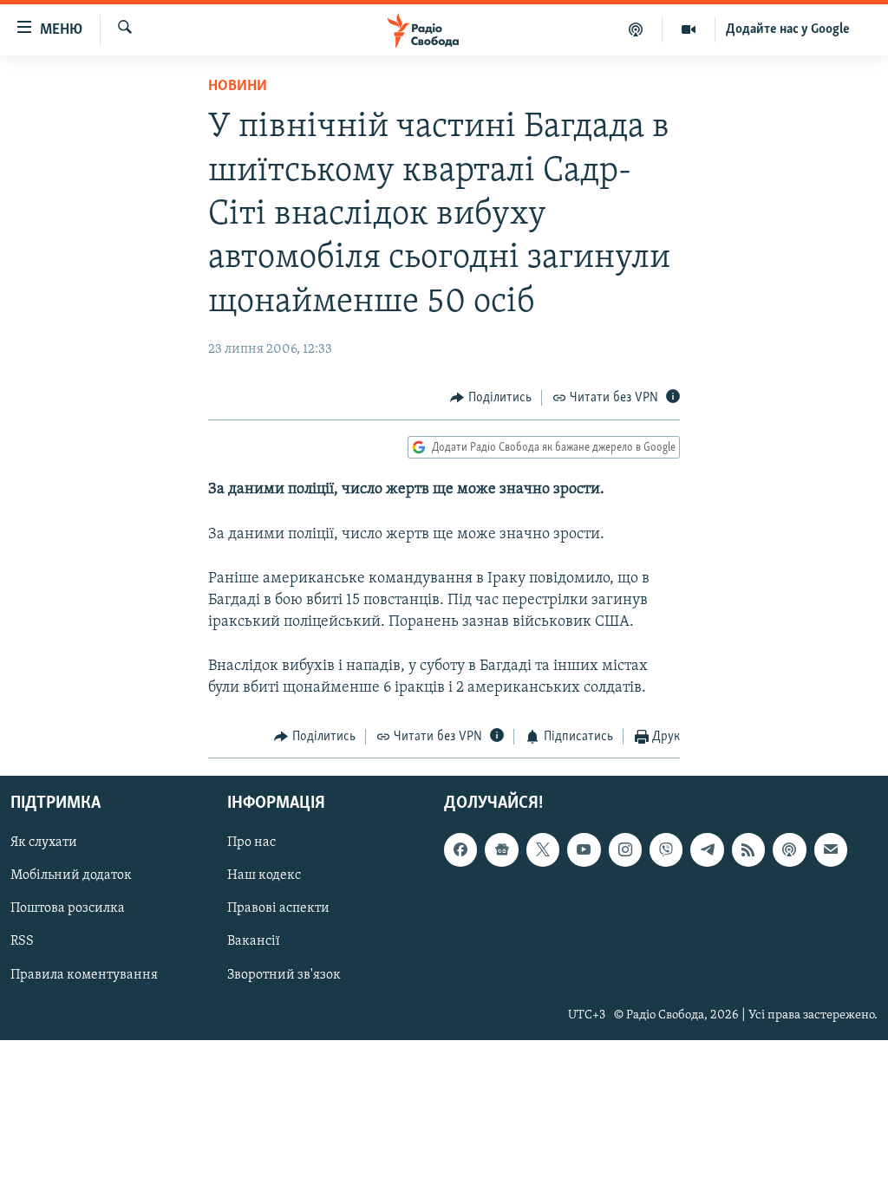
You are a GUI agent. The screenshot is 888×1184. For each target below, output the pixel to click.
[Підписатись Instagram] (625, 850)
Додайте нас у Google (788, 29)
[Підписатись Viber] (666, 850)
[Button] (491, 398)
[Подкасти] (636, 29)
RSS (22, 942)
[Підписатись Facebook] (460, 850)
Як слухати (43, 843)
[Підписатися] (830, 850)
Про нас (251, 843)
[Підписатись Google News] (501, 850)
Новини (237, 86)
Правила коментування (84, 975)
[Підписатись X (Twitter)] (542, 850)
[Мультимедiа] (689, 29)
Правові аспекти (278, 909)
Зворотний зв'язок (284, 975)
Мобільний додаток (71, 876)
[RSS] (748, 850)
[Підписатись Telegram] (706, 850)
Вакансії (253, 942)
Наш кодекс (264, 876)
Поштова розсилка (67, 909)
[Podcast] (789, 850)
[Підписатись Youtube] (583, 850)
